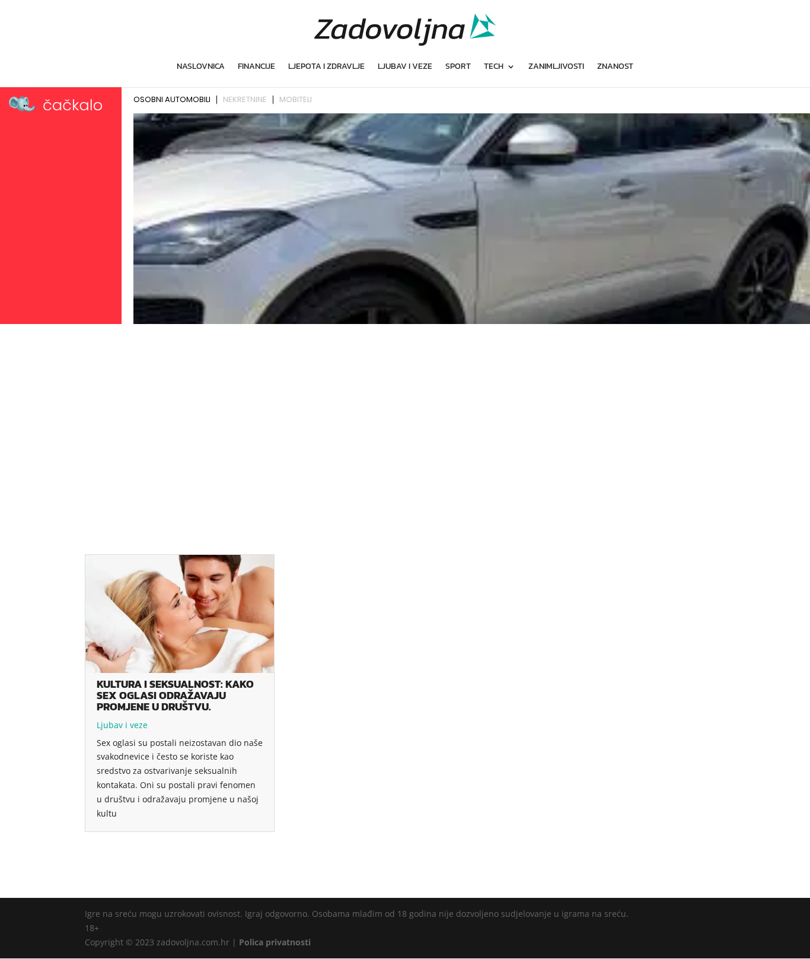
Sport (458, 67)
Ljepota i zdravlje (326, 67)
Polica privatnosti (275, 942)
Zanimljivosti (556, 67)
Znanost (615, 67)
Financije (256, 67)
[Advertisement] (405, 417)
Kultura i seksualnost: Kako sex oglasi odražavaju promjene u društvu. (175, 695)
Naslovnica (201, 67)
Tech (493, 67)
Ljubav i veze (405, 67)
